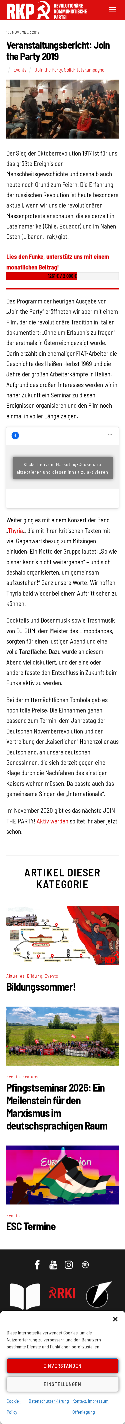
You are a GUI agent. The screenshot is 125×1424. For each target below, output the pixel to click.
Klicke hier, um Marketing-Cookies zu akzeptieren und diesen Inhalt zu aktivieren (62, 468)
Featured (31, 1076)
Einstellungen (63, 1384)
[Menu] (112, 9)
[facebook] (38, 1261)
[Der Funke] (43, 17)
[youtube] (54, 1261)
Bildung (34, 976)
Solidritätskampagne (84, 70)
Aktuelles (15, 976)
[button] (115, 1319)
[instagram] (70, 1261)
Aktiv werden (52, 821)
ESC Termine (31, 1225)
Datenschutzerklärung (49, 1401)
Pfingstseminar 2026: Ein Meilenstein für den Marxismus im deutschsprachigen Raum (56, 1106)
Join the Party (48, 70)
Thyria (15, 530)
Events (19, 70)
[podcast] (86, 1261)
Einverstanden (62, 1366)
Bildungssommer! (41, 986)
